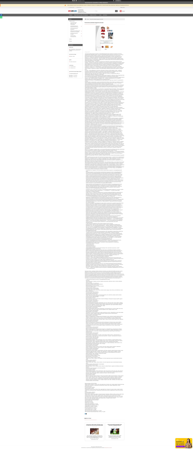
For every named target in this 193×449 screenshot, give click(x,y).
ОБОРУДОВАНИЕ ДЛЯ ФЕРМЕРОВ (74, 29)
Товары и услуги (72, 21)
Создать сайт (79, 0)
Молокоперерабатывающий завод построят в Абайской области (115, 425)
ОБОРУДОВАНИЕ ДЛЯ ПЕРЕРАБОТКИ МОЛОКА (74, 26)
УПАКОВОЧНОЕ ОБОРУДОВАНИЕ (73, 36)
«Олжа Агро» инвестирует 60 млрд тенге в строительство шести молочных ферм (94, 425)
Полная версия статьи (94, 439)
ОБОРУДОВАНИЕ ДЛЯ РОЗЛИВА (74, 34)
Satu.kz (101, 446)
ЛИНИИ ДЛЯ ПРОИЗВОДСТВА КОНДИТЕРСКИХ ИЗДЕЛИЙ (75, 31)
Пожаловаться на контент (108, 447)
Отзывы (70, 41)
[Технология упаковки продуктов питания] (104, 38)
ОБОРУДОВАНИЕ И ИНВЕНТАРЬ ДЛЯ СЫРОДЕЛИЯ (73, 23)
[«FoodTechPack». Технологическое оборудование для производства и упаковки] (72, 11)
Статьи (87, 19)
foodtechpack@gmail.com (74, 73)
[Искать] (116, 11)
